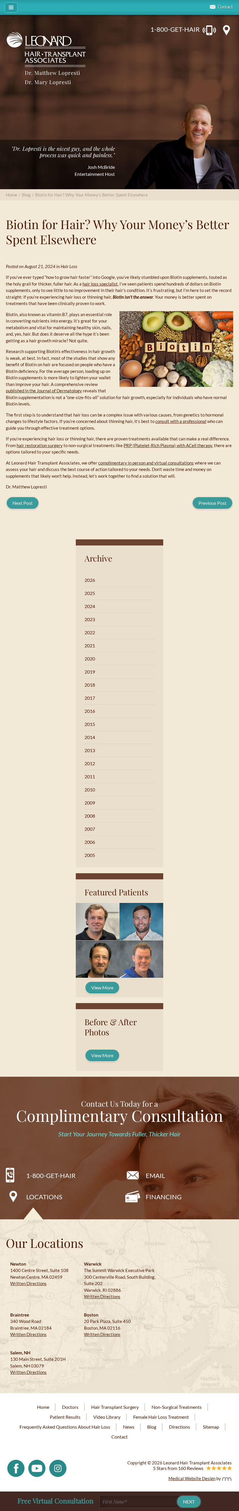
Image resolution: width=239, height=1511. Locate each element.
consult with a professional (180, 421)
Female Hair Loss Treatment (161, 1417)
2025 (90, 593)
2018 (90, 685)
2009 (90, 802)
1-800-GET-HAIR (175, 29)
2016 (90, 711)
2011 (90, 776)
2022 (90, 632)
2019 (90, 671)
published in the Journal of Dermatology (44, 390)
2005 (90, 855)
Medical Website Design (191, 1478)
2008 (90, 816)
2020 (90, 658)
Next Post (23, 503)
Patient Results (65, 1417)
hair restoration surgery (40, 445)
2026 (90, 580)
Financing (164, 1197)
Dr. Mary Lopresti (48, 82)
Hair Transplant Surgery (115, 1407)
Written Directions (28, 1283)
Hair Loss (69, 266)
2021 (90, 645)
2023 (90, 619)
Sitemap (211, 1426)
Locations (44, 1197)
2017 (90, 698)
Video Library (106, 1417)
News (128, 1426)
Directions (179, 1426)
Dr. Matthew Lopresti (52, 72)
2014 (90, 737)
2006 (90, 842)
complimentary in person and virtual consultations (146, 462)
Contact (225, 6)
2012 (90, 763)
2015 (90, 724)
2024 (90, 606)
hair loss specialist (100, 283)
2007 (90, 829)
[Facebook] (15, 1467)
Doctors (70, 1407)
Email (155, 1175)
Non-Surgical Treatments (177, 1407)
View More (102, 987)
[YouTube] (36, 1467)
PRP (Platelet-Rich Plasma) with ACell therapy (168, 445)
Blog (26, 194)
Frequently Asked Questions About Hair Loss (65, 1426)
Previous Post (212, 503)
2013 (90, 750)
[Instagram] (57, 1467)
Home (11, 194)
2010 (90, 789)
